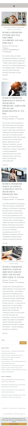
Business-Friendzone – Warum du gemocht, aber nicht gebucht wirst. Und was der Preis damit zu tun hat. (13, 272)
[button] (14, 6)
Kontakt (5, 408)
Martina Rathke (4, 384)
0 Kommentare (7, 52)
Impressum (22, 408)
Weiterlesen (5, 78)
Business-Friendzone (9, 119)
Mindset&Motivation (14, 49)
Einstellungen (14, 424)
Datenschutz (13, 408)
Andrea (6, 46)
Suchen (3, 340)
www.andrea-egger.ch (19, 414)
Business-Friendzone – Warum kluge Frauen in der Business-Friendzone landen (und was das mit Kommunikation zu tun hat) (13, 106)
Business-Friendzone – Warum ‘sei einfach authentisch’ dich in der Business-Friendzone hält (13, 189)
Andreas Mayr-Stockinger (6, 395)
